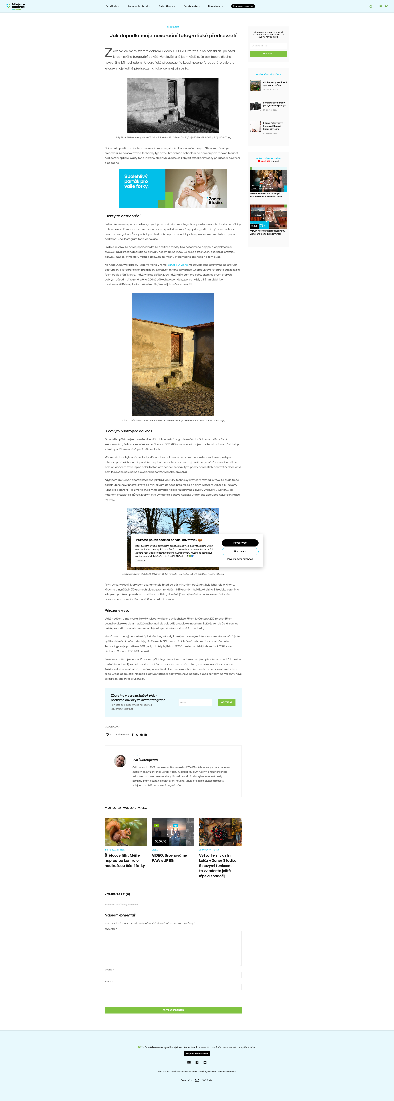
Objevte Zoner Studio (197, 1054)
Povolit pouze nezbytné (240, 559)
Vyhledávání (210, 1072)
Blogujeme (214, 6)
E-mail (109, 982)
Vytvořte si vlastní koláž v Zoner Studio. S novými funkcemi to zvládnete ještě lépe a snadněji (217, 866)
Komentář (111, 929)
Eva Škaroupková (145, 760)
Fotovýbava (166, 6)
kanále (269, 161)
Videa (155, 850)
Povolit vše (240, 543)
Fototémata (191, 6)
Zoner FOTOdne (178, 265)
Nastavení (240, 551)
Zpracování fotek (138, 6)
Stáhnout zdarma (243, 6)
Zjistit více (140, 561)
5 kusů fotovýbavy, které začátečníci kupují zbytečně (273, 126)
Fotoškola (111, 6)
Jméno (109, 970)
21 (111, 735)
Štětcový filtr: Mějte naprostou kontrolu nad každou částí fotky (125, 861)
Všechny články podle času (189, 1072)
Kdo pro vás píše (166, 1072)
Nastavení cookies (226, 1072)
